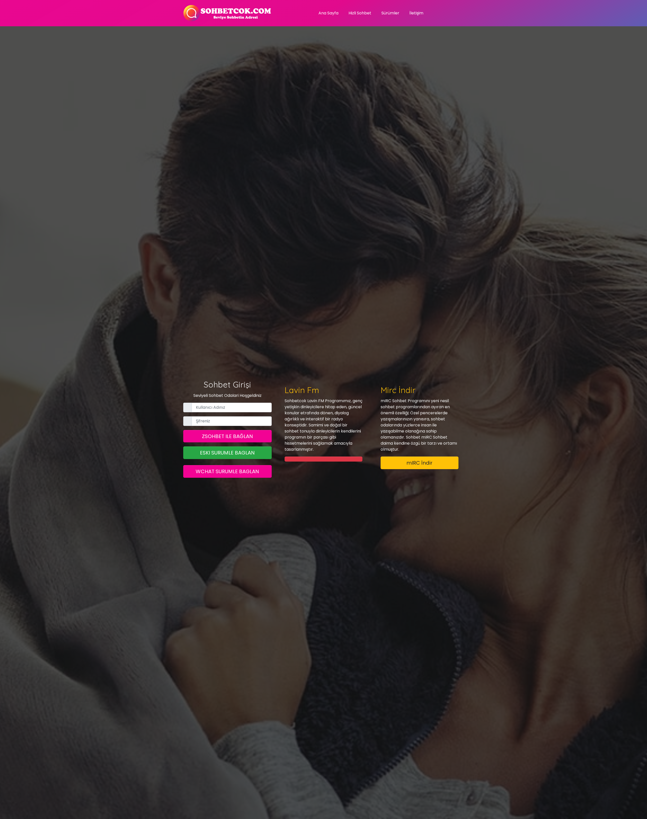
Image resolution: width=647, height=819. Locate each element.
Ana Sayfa (328, 13)
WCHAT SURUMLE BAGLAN (227, 471)
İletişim (416, 13)
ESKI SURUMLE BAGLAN (227, 452)
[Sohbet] (227, 13)
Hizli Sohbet (360, 13)
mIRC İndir (419, 462)
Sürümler (390, 13)
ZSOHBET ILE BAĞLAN (227, 436)
